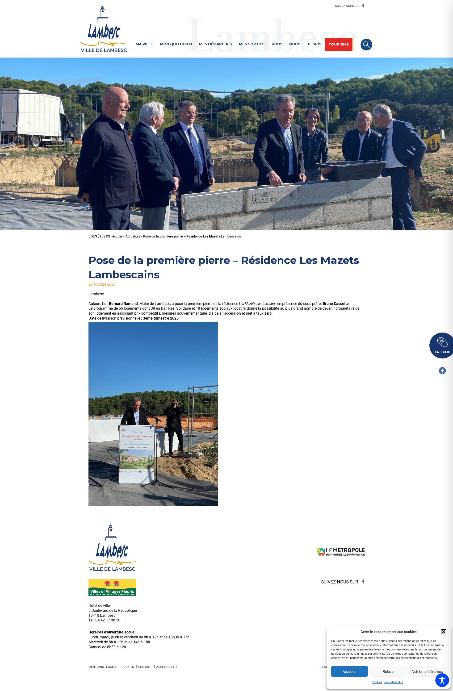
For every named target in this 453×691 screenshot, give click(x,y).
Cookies (377, 682)
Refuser (388, 671)
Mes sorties (251, 44)
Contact (145, 667)
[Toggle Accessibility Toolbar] (442, 680)
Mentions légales (102, 667)
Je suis (314, 44)
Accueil (117, 236)
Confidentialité (393, 682)
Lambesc (96, 294)
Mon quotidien (176, 44)
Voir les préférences (427, 671)
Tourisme (338, 44)
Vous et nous (286, 44)
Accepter (350, 671)
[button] (443, 631)
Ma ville (144, 44)
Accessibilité (166, 667)
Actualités (133, 236)
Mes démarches (215, 44)
